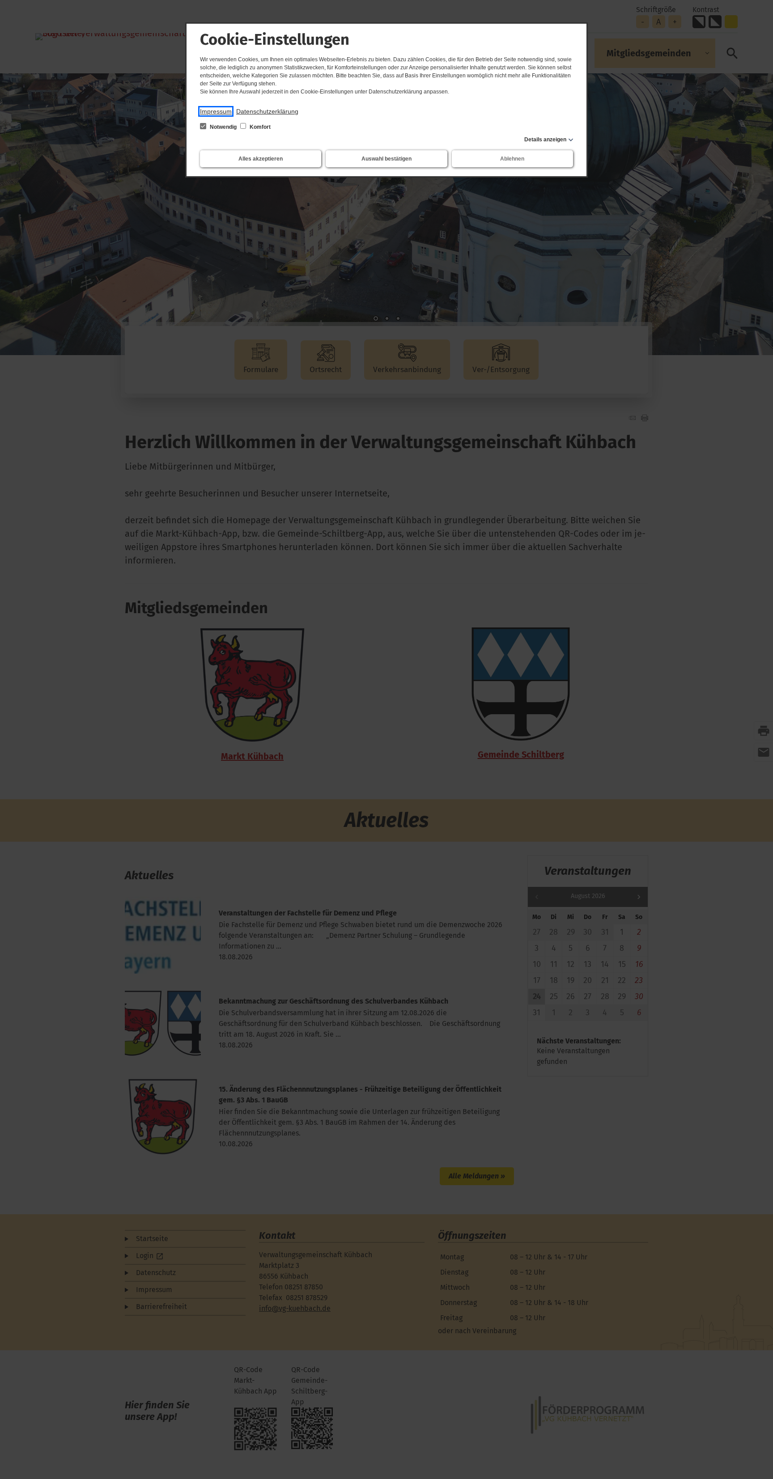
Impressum (216, 111)
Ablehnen (512, 159)
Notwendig (223, 127)
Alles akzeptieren (260, 159)
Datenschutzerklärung (267, 111)
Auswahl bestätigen (386, 159)
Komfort (259, 127)
